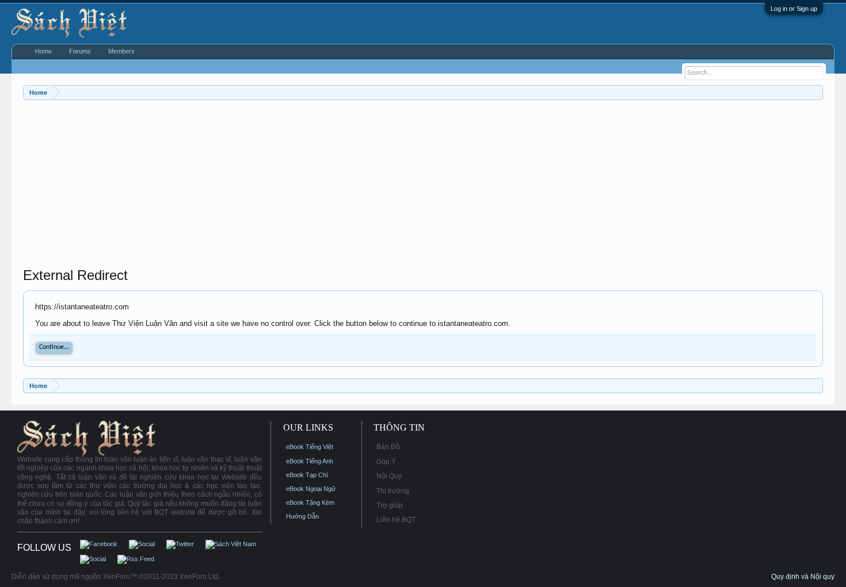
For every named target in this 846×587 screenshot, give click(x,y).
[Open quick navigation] (816, 92)
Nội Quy (389, 476)
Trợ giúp (389, 505)
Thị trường (392, 491)
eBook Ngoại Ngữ (311, 488)
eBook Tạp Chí (307, 474)
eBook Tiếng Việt (309, 446)
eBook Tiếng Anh (309, 461)
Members (121, 51)
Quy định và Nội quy (802, 577)
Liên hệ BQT (396, 520)
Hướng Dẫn (302, 516)
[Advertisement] (368, 186)
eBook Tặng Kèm (310, 502)
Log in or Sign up (794, 8)
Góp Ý (386, 462)
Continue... (54, 347)
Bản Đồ (388, 447)
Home (43, 51)
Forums (80, 51)
